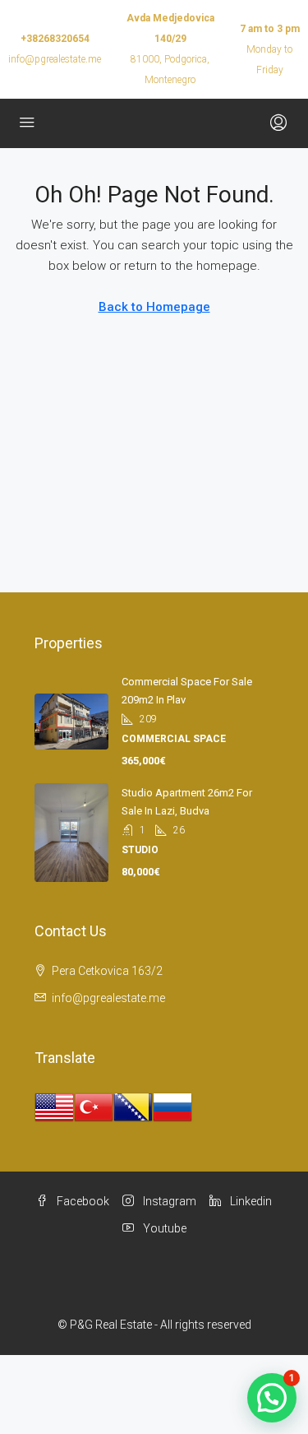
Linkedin (250, 1201)
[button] (272, 1397)
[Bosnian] (133, 1106)
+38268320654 (55, 38)
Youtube (163, 1228)
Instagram (168, 1201)
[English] (54, 1106)
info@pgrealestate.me (54, 59)
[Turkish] (93, 1106)
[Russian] (172, 1106)
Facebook (81, 1201)
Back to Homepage (154, 306)
